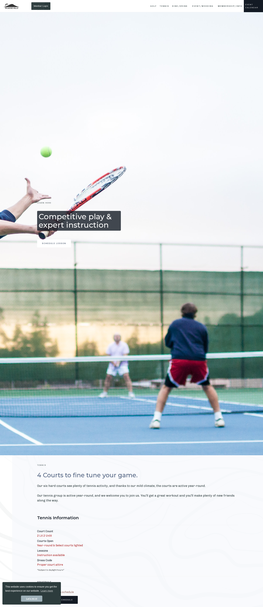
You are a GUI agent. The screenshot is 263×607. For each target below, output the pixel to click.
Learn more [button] (47, 591)
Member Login (41, 6)
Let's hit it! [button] (31, 598)
